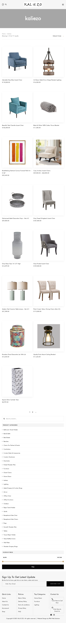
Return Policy (22, 598)
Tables (5, 531)
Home (4, 33)
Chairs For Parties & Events (12, 445)
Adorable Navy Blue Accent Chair (12, 80)
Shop (3, 611)
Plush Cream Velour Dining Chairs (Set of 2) (46, 309)
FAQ (19, 611)
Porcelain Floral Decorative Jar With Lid (14, 354)
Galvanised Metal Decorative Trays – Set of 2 (15, 218)
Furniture (6, 468)
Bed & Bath (7, 433)
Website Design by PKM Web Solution (48, 618)
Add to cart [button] (5, 83)
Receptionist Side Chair (10, 515)
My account (5, 608)
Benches (6, 441)
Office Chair (7, 496)
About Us (5, 601)
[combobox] (58, 35)
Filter (33, 567)
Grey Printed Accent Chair (41, 263)
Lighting (6, 484)
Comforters (7, 449)
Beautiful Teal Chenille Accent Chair (13, 125)
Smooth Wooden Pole (10, 527)
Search (4, 418)
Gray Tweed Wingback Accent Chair (44, 218)
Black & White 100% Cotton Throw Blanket (46, 125)
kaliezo (6, 480)
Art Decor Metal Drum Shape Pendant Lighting (47, 80)
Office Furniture (8, 500)
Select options (37, 174)
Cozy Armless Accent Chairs (41, 170)
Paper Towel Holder (9, 507)
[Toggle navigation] (53, 4)
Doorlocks (7, 461)
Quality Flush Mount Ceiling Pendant (44, 354)
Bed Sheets (7, 437)
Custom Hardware (9, 457)
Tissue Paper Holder (10, 535)
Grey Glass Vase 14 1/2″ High (11, 263)
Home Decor (7, 476)
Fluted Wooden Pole (9, 465)
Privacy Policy (22, 608)
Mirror (5, 492)
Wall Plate (7, 542)
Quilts (5, 511)
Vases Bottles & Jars (9, 538)
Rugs (5, 523)
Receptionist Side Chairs (11, 519)
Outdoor (6, 503)
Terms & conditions (24, 605)
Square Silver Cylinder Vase (10, 400)
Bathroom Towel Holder (11, 430)
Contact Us (5, 605)
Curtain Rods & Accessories (12, 453)
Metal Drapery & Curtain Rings (13, 488)
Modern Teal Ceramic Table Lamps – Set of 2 (15, 309)
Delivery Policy (22, 601)
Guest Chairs (8, 472)
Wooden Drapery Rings (11, 546)
